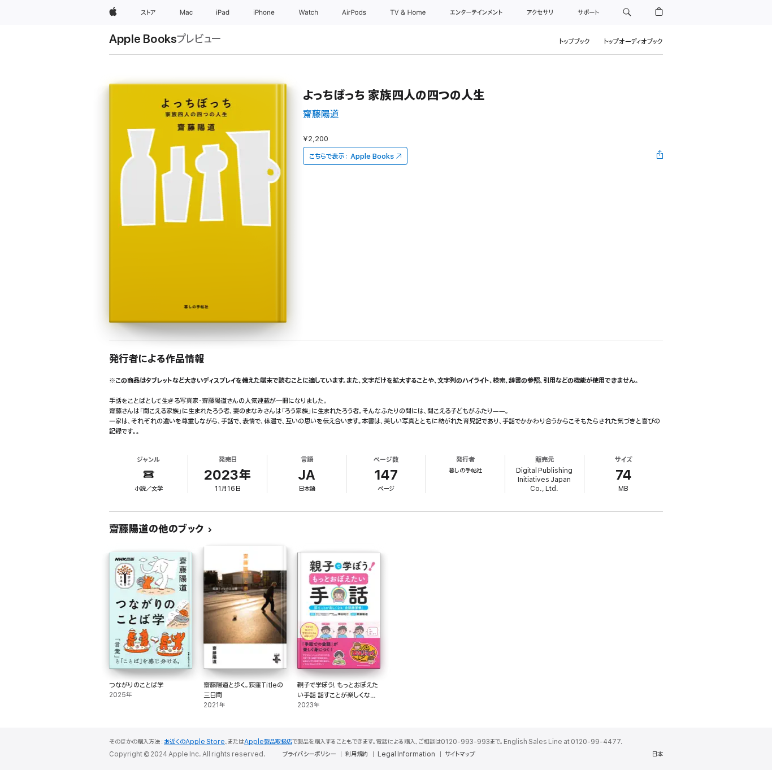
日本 (657, 754)
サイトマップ (460, 754)
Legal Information (406, 754)
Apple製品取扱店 (268, 742)
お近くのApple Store (194, 742)
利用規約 (356, 754)
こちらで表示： (351, 156)
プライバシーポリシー (309, 754)
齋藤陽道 (321, 114)
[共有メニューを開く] (660, 156)
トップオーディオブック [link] (633, 41)
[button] (627, 12)
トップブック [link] (574, 41)
